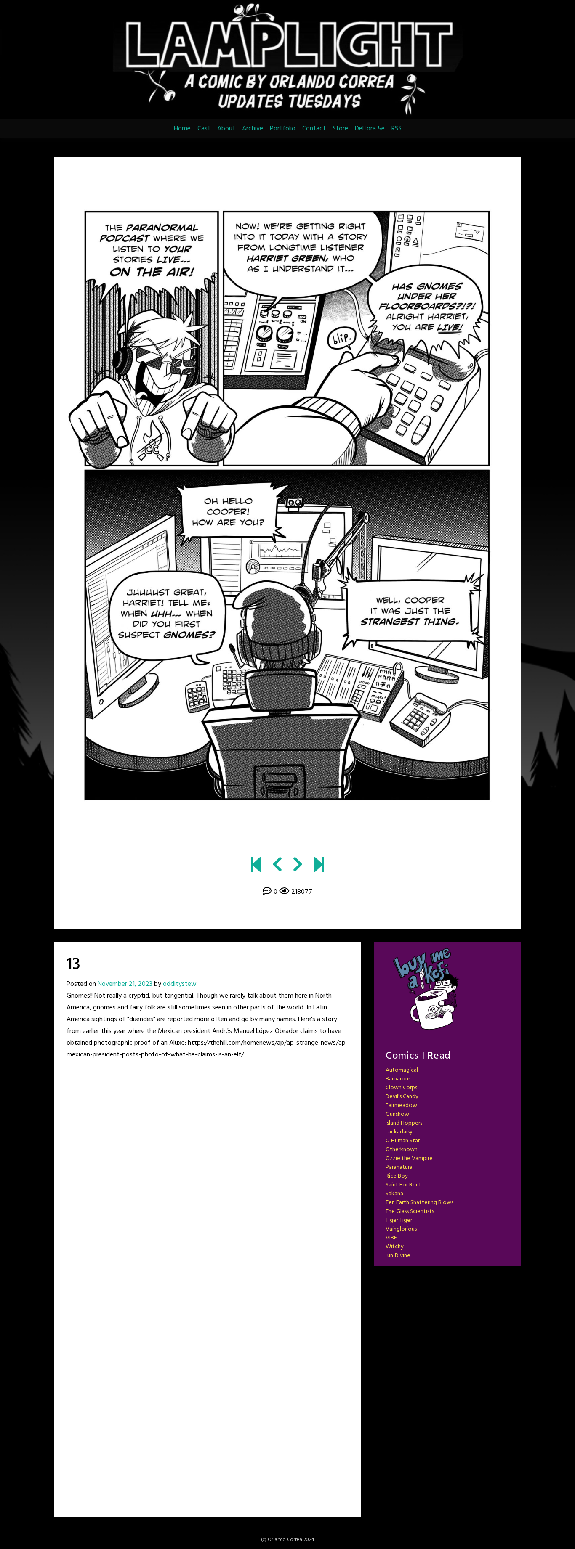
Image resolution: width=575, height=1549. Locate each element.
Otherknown (402, 1149)
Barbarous (398, 1079)
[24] (318, 866)
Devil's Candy (402, 1097)
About (226, 128)
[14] (287, 504)
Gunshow (397, 1114)
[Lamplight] (256, 866)
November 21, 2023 (125, 984)
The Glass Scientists (410, 1211)
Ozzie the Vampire (409, 1158)
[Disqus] (208, 1176)
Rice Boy (397, 1176)
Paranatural (400, 1167)
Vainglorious (401, 1229)
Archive (252, 128)
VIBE (391, 1238)
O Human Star (403, 1141)
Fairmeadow (401, 1105)
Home (182, 128)
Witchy (395, 1247)
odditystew (180, 984)
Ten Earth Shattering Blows (419, 1202)
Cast (203, 128)
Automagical (402, 1070)
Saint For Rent (403, 1185)
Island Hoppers (404, 1123)
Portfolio (282, 128)
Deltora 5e (370, 128)
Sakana (394, 1194)
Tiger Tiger (399, 1220)
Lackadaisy (399, 1132)
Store (340, 128)
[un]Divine (398, 1255)
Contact (314, 128)
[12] (277, 866)
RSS (396, 128)
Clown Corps (401, 1088)
